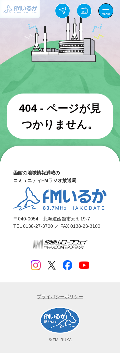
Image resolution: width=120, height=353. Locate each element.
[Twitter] (51, 265)
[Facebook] (67, 265)
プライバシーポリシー (60, 296)
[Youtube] (84, 265)
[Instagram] (36, 265)
